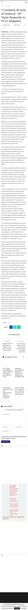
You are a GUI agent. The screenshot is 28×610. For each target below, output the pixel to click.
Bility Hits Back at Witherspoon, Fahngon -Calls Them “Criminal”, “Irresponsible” (7, 347)
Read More (23, 608)
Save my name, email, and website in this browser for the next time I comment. (14, 437)
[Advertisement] (14, 537)
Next (9, 401)
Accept (17, 608)
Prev (5, 401)
